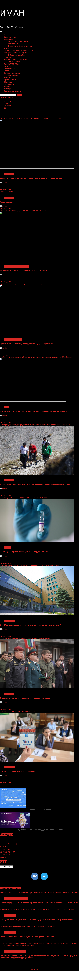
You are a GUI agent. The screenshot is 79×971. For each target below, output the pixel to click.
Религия (7, 78)
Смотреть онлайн (6, 97)
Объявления (13, 44)
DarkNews (34, 970)
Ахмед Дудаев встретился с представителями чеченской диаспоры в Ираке (30, 118)
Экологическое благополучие (16, 898)
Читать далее (5, 189)
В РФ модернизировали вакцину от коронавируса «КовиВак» (25, 498)
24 (11, 852)
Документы (8, 39)
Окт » (7, 857)
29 (6, 855)
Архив (6, 48)
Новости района (10, 35)
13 (1, 849)
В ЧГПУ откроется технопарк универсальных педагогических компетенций (31, 565)
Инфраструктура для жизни (15, 951)
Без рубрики (9, 174)
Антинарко (8, 89)
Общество (8, 82)
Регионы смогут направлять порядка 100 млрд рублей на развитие (27, 926)
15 (6, 849)
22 (6, 852)
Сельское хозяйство (12, 73)
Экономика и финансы (13, 91)
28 (4, 855)
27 (1, 855)
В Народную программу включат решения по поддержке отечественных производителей (37, 909)
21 (4, 852)
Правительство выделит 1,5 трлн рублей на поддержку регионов (26, 284)
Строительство (10, 69)
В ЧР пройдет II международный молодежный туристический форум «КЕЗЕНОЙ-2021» (35, 425)
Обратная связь (10, 37)
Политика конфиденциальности (20, 46)
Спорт (6, 71)
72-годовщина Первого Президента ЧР (19, 51)
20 (1, 852)
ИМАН (12, 13)
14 (4, 849)
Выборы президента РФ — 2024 (16, 60)
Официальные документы (18, 42)
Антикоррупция (14, 62)
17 (11, 849)
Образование (9, 84)
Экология (7, 66)
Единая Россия (10, 915)
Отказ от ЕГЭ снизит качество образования (17, 711)
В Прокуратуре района (16, 55)
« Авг (2, 857)
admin (4, 182)
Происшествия (10, 80)
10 (11, 847)
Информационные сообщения (15, 53)
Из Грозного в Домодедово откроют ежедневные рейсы (23, 211)
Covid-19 (7, 57)
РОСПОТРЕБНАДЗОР (12, 64)
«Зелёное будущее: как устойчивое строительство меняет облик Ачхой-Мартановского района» (39, 892)
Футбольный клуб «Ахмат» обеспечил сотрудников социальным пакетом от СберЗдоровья (37, 357)
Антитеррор (8, 87)
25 (14, 852)
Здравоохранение (11, 75)
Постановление (6, 191)
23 (9, 852)
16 (9, 849)
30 (9, 855)
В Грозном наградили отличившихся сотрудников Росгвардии (25, 638)
